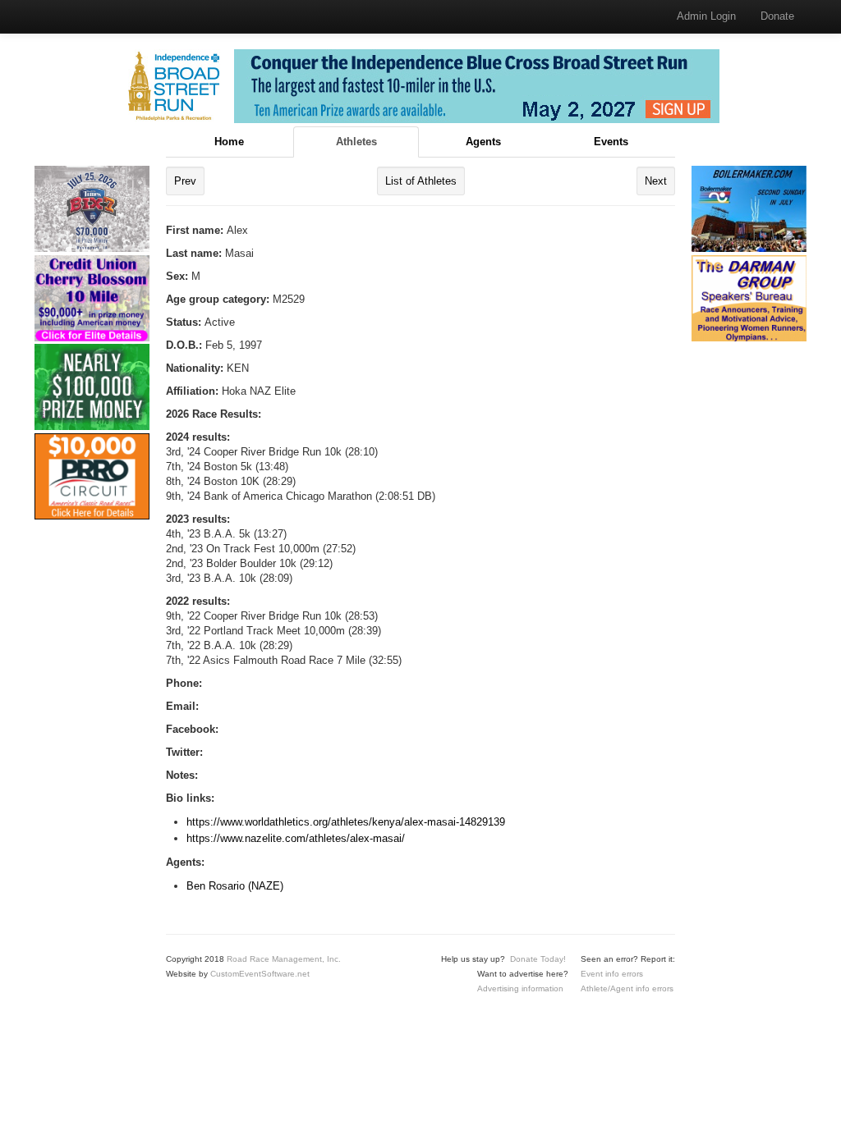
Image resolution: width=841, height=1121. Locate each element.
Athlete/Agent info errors (627, 988)
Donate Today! (538, 958)
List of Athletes (421, 181)
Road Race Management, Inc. (284, 958)
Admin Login (706, 16)
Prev (185, 181)
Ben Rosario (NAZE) (234, 886)
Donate (777, 16)
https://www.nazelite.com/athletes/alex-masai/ (295, 838)
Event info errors (612, 973)
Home (229, 141)
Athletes (356, 141)
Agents (483, 141)
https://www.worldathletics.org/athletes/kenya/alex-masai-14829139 (345, 822)
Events (611, 141)
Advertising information (520, 988)
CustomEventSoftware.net (260, 973)
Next (656, 181)
